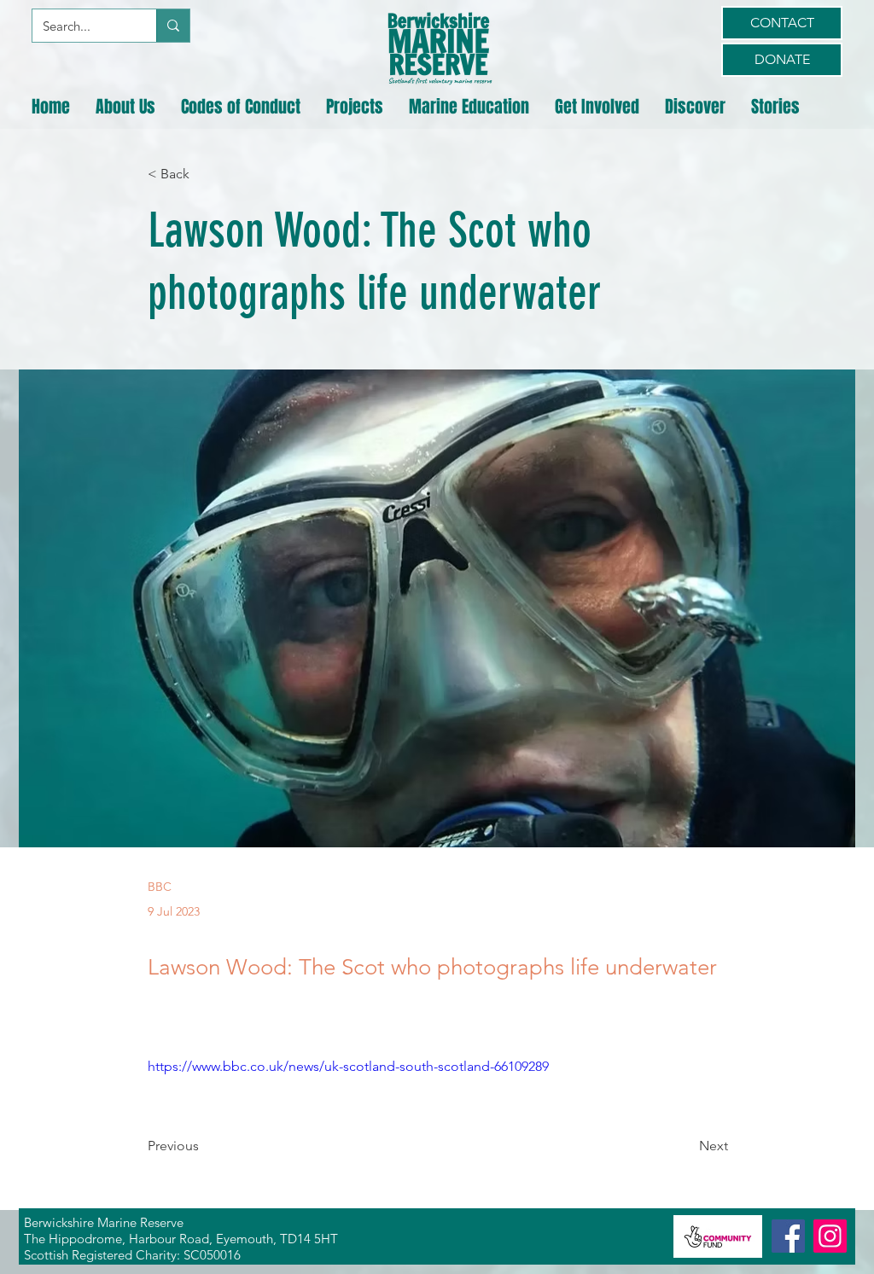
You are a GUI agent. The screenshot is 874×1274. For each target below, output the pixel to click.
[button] (125, 106)
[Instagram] (830, 1236)
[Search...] (172, 25)
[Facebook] (788, 1236)
